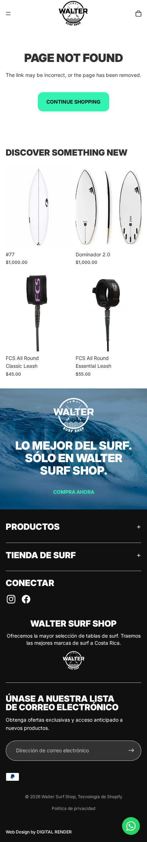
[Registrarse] (131, 750)
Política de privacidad (73, 808)
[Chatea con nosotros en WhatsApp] (131, 826)
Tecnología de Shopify (100, 796)
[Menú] (8, 13)
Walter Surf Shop (58, 796)
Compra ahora (73, 492)
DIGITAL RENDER (54, 832)
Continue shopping (73, 102)
